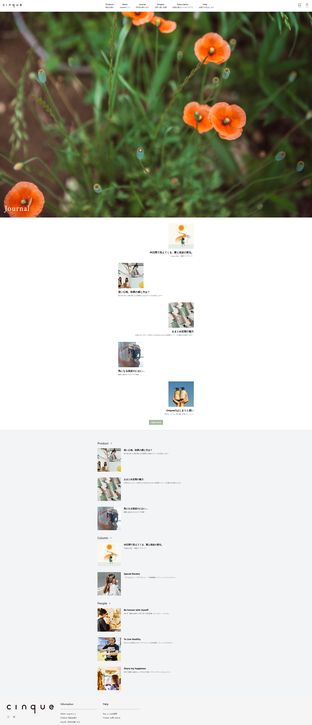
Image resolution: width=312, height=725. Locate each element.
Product (103, 443)
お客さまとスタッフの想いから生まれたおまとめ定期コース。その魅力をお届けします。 (153, 483)
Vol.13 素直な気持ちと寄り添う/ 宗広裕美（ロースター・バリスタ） (147, 614)
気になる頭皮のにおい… (131, 370)
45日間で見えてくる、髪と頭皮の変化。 (172, 252)
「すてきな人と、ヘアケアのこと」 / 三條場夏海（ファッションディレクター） (150, 577)
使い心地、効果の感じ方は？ (134, 291)
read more (156, 422)
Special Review (132, 573)
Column (103, 538)
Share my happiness (135, 668)
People (102, 603)
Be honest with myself (136, 609)
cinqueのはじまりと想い (180, 410)
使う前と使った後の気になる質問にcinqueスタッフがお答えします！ (146, 454)
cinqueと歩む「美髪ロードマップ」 (135, 548)
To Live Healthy (132, 639)
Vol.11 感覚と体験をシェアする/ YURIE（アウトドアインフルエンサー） (147, 672)
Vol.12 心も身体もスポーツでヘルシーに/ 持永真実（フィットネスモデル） (148, 643)
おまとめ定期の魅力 (183, 331)
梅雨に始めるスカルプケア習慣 (134, 512)
